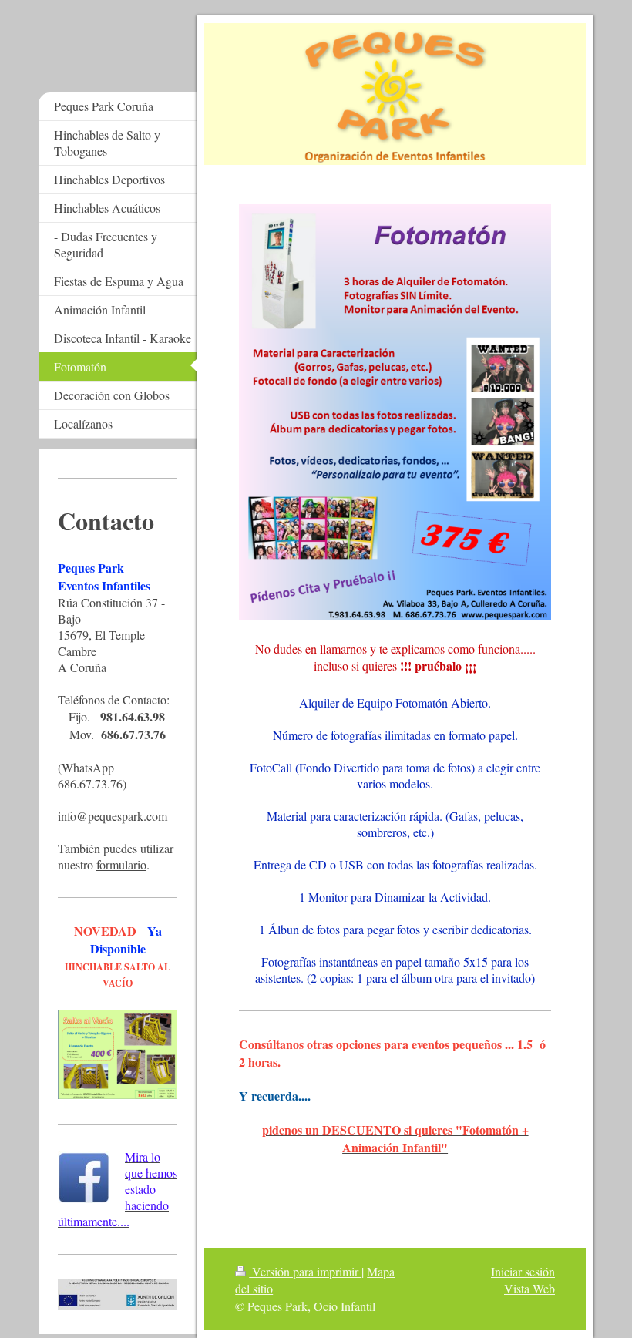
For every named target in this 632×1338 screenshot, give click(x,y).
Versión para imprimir (305, 1271)
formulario (121, 864)
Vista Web (529, 1288)
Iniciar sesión (523, 1271)
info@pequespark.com (112, 816)
